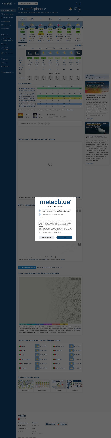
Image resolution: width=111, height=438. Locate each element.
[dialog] (55, 219)
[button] (55, 218)
